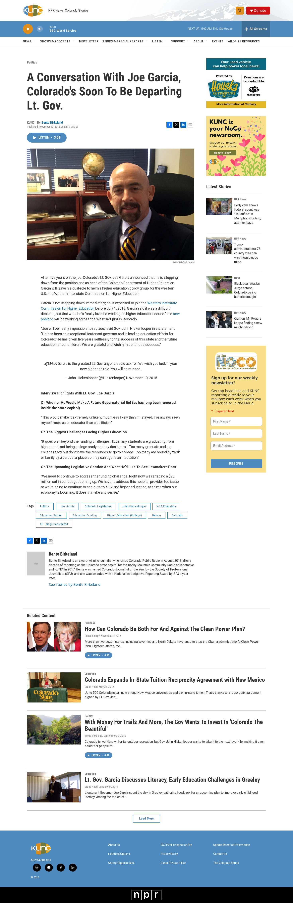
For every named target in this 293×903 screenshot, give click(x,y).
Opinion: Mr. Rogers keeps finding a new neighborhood (248, 323)
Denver (156, 515)
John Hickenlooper (134, 506)
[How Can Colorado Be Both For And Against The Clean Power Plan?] (54, 637)
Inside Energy (92, 635)
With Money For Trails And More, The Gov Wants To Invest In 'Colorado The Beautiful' (174, 725)
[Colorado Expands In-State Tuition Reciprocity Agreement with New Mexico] (54, 687)
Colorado (177, 515)
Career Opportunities (121, 862)
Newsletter (88, 41)
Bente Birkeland (52, 122)
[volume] (39, 28)
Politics (32, 62)
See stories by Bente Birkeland (74, 584)
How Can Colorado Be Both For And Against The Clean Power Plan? (165, 628)
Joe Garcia (68, 506)
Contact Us (220, 853)
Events (218, 41)
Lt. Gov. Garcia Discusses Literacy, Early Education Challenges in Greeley (172, 779)
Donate (260, 10)
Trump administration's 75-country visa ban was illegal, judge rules (248, 253)
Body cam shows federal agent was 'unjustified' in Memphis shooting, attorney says (247, 214)
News (237, 277)
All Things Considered (54, 524)
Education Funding (85, 515)
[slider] (46, 29)
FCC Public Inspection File (176, 844)
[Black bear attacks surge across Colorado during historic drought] (219, 284)
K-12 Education (166, 506)
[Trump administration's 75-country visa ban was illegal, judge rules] (219, 245)
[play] (28, 29)
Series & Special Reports (123, 41)
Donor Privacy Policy (173, 862)
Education (90, 673)
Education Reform (51, 515)
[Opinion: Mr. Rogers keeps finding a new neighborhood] (219, 319)
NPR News (240, 199)
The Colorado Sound (226, 862)
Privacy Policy (169, 853)
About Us (114, 844)
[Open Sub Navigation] (34, 41)
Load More (146, 818)
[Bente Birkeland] (36, 563)
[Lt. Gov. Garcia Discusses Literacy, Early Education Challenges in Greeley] (54, 787)
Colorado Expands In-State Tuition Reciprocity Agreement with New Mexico (175, 679)
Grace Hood (91, 686)
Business (90, 623)
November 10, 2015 (141, 378)
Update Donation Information (231, 844)
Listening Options (119, 853)
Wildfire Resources (244, 41)
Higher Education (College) (124, 515)
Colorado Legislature (98, 506)
